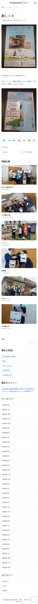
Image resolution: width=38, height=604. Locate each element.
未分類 (4, 590)
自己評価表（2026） (9, 356)
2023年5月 (6, 535)
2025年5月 (6, 447)
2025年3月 (6, 456)
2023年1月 (6, 553)
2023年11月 (6, 512)
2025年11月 (6, 419)
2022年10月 (6, 567)
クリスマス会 (7, 366)
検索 (3, 339)
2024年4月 (6, 502)
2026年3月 (6, 405)
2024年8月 (6, 484)
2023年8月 (6, 521)
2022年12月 (6, 558)
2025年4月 (6, 451)
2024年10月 (6, 479)
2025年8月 (6, 433)
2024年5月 (6, 498)
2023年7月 (6, 525)
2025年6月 (6, 442)
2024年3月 (6, 507)
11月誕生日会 (7, 375)
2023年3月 (6, 544)
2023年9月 (6, 516)
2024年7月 (6, 488)
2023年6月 (6, 530)
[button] (4, 140)
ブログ (24, 20)
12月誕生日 (6, 370)
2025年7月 (6, 437)
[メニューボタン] (35, 3)
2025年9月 (6, 428)
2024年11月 (6, 474)
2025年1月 (6, 465)
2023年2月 (6, 549)
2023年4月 (6, 539)
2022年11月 (6, 563)
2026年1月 (6, 409)
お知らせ (5, 581)
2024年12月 (6, 470)
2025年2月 (6, 460)
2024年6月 (6, 493)
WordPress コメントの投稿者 (19, 391)
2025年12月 (6, 414)
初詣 (3, 361)
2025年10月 (6, 423)
